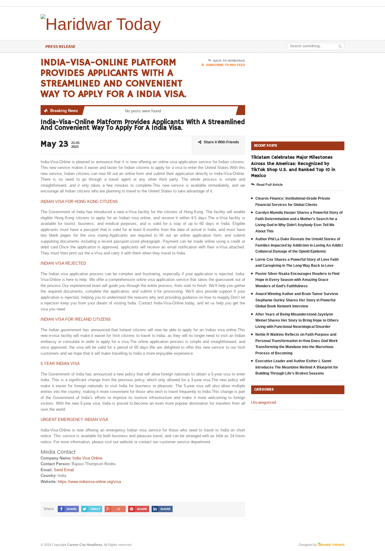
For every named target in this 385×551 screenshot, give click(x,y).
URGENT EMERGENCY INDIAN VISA (74, 419)
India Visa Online (87, 458)
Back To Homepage (229, 60)
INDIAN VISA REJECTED (63, 263)
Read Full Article (270, 184)
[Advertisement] (274, 22)
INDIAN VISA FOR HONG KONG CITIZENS (79, 201)
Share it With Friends (221, 142)
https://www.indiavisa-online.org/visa (89, 481)
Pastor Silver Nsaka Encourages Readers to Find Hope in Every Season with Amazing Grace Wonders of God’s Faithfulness (297, 280)
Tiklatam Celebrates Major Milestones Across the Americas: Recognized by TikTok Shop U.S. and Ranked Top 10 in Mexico (293, 166)
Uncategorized (263, 402)
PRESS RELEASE (60, 46)
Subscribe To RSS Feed (225, 65)
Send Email (64, 470)
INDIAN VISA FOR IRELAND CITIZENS (76, 319)
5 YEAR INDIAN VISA (60, 363)
